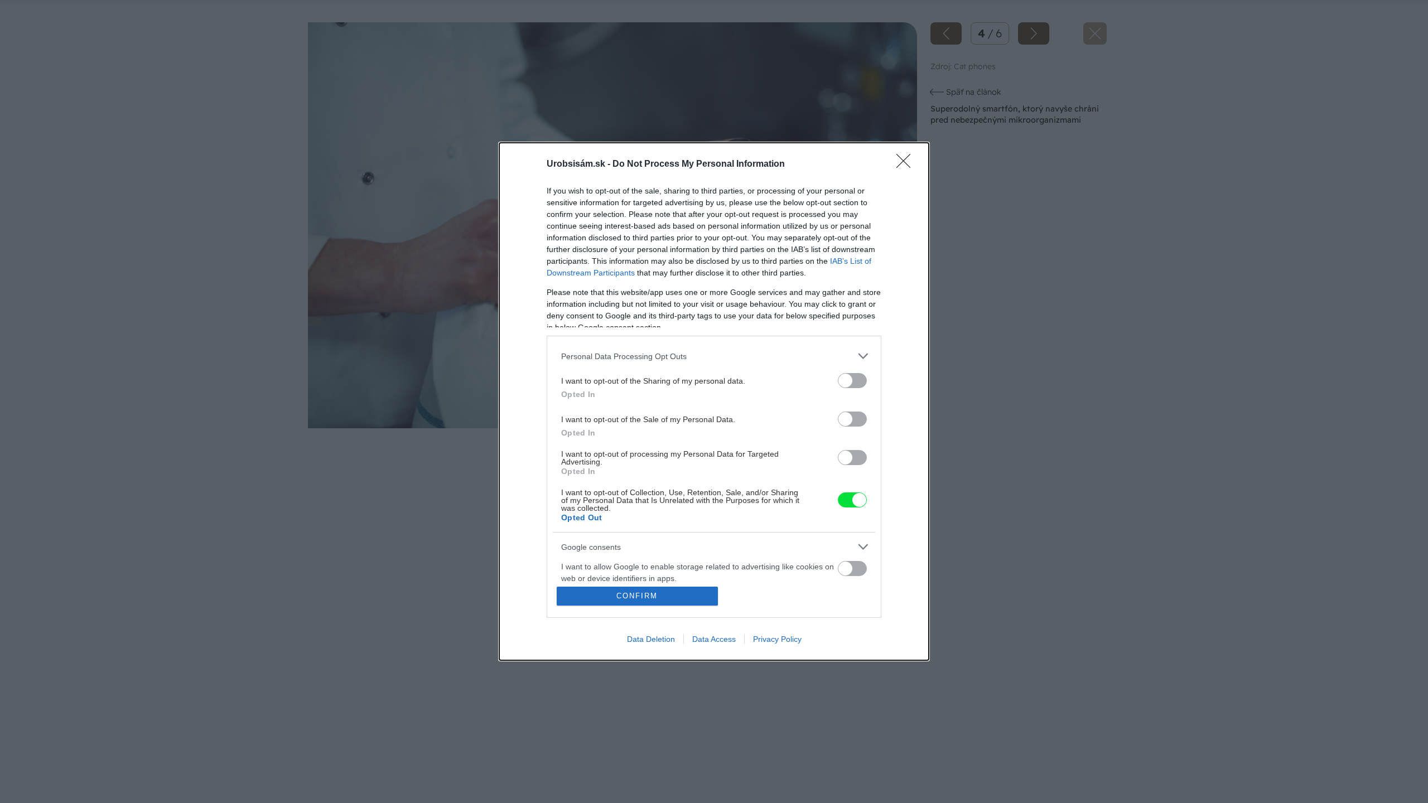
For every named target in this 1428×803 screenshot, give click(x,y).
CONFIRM (637, 596)
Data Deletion (651, 639)
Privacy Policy (777, 639)
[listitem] (714, 356)
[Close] (907, 164)
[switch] (852, 380)
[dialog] (714, 401)
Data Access (714, 639)
